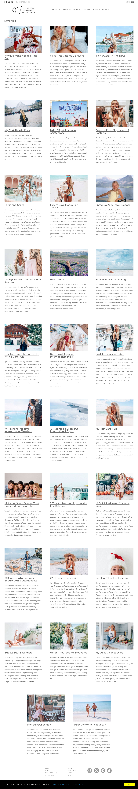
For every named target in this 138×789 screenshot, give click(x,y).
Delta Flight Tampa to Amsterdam (63, 131)
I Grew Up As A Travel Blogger (113, 205)
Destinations (65, 9)
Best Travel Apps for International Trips (62, 355)
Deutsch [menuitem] (127, 2)
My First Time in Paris (17, 130)
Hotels (76, 9)
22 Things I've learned (63, 578)
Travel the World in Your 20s (89, 724)
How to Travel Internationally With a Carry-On (22, 355)
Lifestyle (86, 9)
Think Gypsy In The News (110, 56)
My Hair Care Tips (106, 429)
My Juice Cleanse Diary (109, 652)
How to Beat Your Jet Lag (111, 279)
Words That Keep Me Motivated (68, 652)
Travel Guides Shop (100, 9)
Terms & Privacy (50, 775)
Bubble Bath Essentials (18, 652)
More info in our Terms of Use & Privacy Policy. (70, 784)
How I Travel (57, 279)
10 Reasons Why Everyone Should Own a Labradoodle (21, 579)
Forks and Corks (14, 205)
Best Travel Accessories (110, 354)
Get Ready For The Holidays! (112, 578)
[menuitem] (54, 9)
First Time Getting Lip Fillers (67, 56)
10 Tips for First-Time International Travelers (18, 430)
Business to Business (23, 2)
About (54, 9)
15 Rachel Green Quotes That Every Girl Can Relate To (22, 504)
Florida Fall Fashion (39, 724)
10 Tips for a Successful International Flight (64, 430)
